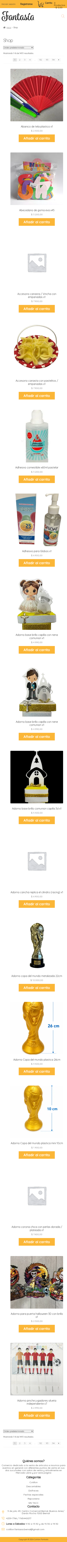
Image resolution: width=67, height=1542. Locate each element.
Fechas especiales (33, 1494)
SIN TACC (33, 1502)
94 (53, 60)
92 (40, 60)
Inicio (9, 27)
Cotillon (33, 1482)
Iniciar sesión (8, 4)
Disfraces (33, 1490)
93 (47, 60)
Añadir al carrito (37, 138)
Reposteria (33, 1498)
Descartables (33, 1486)
